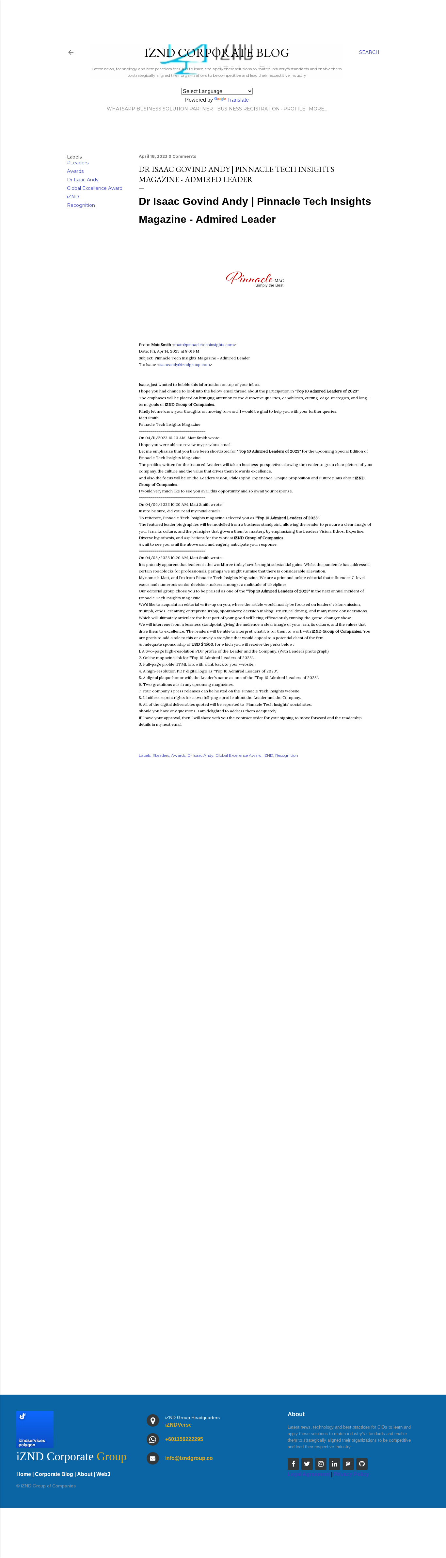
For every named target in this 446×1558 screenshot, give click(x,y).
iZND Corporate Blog (216, 52)
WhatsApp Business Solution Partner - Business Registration (193, 109)
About (84, 1474)
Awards (75, 171)
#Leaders (77, 163)
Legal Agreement (309, 1474)
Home (23, 1474)
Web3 (103, 1474)
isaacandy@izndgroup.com (184, 364)
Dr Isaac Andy (83, 180)
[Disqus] (256, 857)
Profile (294, 109)
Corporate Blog (54, 1474)
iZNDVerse (178, 1425)
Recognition (81, 205)
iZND (73, 197)
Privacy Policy (351, 1474)
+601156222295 (184, 1439)
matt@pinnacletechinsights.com (204, 344)
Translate (238, 100)
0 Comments (182, 156)
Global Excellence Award (94, 188)
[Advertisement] (256, 1174)
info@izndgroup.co (189, 1458)
